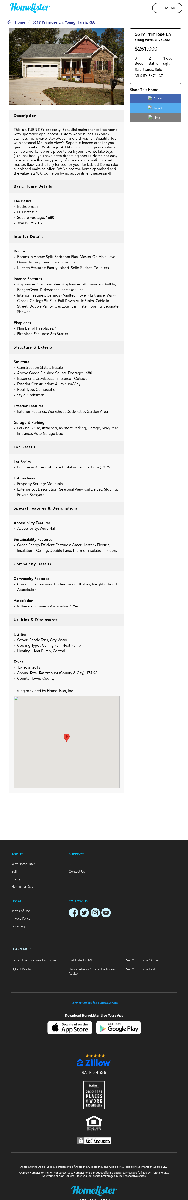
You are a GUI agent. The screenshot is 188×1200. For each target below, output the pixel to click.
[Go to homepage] (30, 8)
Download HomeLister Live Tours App (94, 1015)
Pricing (16, 879)
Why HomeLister (23, 864)
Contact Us (77, 871)
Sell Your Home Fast (140, 969)
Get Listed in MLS (81, 960)
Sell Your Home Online (142, 960)
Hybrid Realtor (21, 969)
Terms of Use (20, 911)
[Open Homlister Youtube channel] (106, 913)
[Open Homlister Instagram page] (95, 913)
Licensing (18, 926)
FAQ (72, 864)
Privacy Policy (20, 918)
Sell (14, 871)
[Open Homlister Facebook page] (73, 913)
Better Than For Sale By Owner (33, 960)
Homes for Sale (22, 886)
